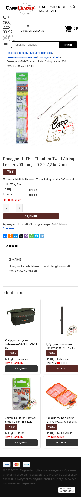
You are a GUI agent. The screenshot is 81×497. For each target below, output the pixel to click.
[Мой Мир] (15, 236)
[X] (21, 236)
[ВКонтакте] (5, 236)
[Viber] (26, 236)
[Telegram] (42, 236)
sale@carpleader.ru (32, 30)
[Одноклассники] (10, 236)
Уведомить (31, 216)
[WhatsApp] (31, 236)
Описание (12, 245)
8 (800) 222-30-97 (7, 25)
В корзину (62, 335)
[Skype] (36, 236)
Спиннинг (9, 228)
